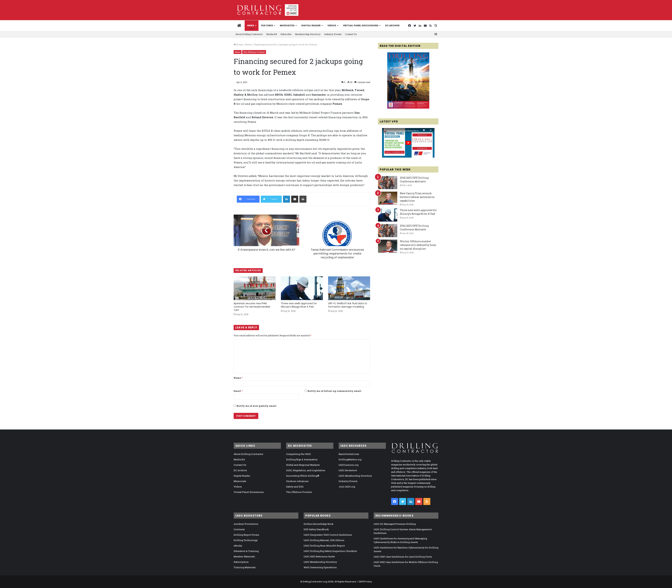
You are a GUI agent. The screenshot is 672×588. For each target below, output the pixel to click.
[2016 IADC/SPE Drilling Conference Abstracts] (387, 230)
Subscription (241, 561)
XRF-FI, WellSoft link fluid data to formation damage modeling (347, 305)
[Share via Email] (294, 199)
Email (238, 391)
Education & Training (246, 551)
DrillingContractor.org (315, 581)
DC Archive (392, 25)
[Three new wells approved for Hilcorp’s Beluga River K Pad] (302, 288)
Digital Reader (311, 25)
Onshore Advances (297, 481)
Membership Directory (308, 34)
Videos (331, 25)
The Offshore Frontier (254, 52)
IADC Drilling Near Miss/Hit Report (324, 545)
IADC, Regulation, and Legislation (305, 470)
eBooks (238, 545)
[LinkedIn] (286, 199)
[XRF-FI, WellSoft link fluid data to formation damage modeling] (349, 288)
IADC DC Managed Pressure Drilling (395, 523)
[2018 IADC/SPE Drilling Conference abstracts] (387, 182)
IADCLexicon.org (348, 464)
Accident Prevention (246, 523)
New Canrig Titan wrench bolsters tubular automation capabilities (417, 197)
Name (238, 377)
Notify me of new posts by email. (256, 405)
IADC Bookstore (348, 470)
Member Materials (244, 556)
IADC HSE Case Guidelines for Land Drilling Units (403, 556)
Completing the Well (298, 454)
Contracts (239, 529)
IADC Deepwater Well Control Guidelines (328, 534)
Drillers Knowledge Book (318, 523)
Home (239, 44)
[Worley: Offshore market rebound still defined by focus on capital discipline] (387, 246)
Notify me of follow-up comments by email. (334, 391)
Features (267, 25)
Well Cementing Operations (320, 567)
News (250, 25)
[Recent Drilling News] (408, 107)
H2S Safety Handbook (316, 529)
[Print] (302, 199)
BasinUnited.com (349, 454)
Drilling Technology (246, 540)
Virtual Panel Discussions (360, 25)
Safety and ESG (294, 486)
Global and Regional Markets (303, 464)
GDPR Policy (365, 581)
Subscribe (286, 34)
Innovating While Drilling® (302, 475)
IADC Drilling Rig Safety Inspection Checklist (330, 551)
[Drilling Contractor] (266, 10)
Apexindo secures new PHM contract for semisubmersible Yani (252, 307)
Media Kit (271, 34)
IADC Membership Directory (355, 475)
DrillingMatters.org (350, 459)
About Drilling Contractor (249, 34)
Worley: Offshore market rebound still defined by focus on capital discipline (418, 245)
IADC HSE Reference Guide (319, 556)
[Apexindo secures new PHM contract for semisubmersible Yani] (255, 288)
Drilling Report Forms (246, 534)
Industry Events (333, 34)
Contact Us (351, 34)
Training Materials (245, 567)
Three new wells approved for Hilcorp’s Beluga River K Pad (299, 305)
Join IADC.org (347, 486)
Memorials (240, 481)
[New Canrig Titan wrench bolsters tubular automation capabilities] (387, 198)
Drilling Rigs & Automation (302, 459)
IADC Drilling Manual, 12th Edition (324, 540)
